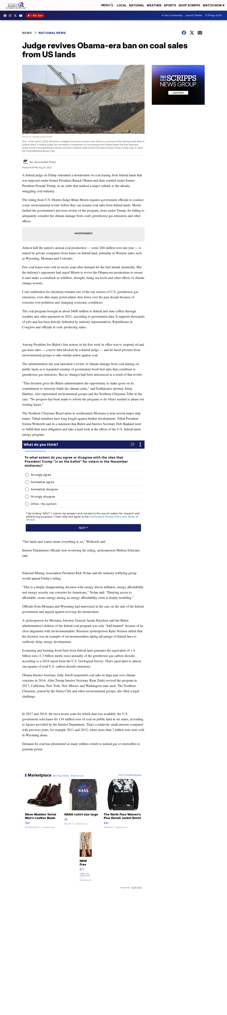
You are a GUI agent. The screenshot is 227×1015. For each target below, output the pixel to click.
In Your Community (172, 15)
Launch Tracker (194, 15)
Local (122, 5)
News (27, 33)
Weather (154, 5)
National (136, 5)
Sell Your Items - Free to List (68, 776)
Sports (170, 5)
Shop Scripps (189, 5)
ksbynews (6, 15)
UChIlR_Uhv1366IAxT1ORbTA (21, 15)
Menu (105, 5)
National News (52, 33)
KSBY (16, 15)
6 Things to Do (214, 15)
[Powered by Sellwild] (136, 887)
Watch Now (213, 5)
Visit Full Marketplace (130, 775)
